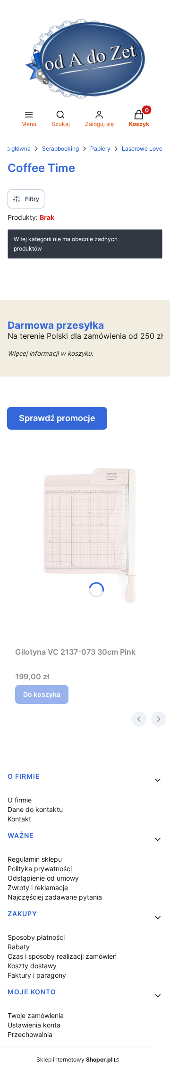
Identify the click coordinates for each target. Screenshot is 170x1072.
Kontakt (19, 819)
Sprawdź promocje (57, 418)
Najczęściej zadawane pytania (55, 897)
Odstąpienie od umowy (43, 878)
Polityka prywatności (40, 869)
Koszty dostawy (32, 966)
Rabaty (19, 947)
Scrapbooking (60, 148)
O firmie (20, 800)
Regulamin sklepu (35, 859)
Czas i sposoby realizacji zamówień (62, 956)
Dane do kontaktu (35, 809)
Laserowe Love (142, 148)
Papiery (100, 148)
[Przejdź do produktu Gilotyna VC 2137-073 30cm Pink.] (88, 536)
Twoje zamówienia (36, 1015)
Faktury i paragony (37, 975)
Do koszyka (41, 694)
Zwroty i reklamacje (38, 887)
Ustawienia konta (34, 1025)
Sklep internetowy (74, 1059)
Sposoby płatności (36, 937)
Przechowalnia (30, 1034)
